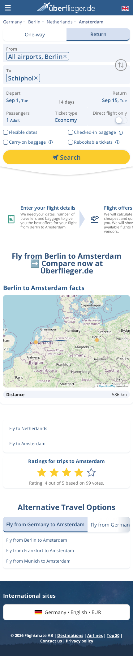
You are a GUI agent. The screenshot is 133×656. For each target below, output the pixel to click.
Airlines (95, 635)
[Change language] (124, 8)
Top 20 (113, 635)
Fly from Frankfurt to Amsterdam (40, 550)
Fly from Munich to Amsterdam (38, 561)
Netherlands (60, 22)
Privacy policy (79, 641)
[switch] (121, 65)
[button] (7, 8)
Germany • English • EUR (73, 612)
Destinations (70, 635)
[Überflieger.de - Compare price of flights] (65, 7)
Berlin (34, 22)
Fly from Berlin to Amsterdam (36, 540)
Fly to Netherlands (28, 428)
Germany (12, 22)
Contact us (51, 641)
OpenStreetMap (107, 385)
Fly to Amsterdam (27, 443)
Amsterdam (91, 22)
